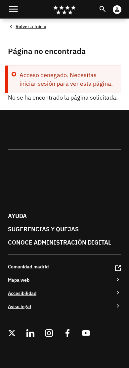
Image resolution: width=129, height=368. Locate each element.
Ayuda (17, 216)
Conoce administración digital (59, 242)
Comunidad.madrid (28, 266)
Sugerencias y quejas (43, 229)
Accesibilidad (22, 293)
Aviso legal (19, 306)
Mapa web (18, 280)
